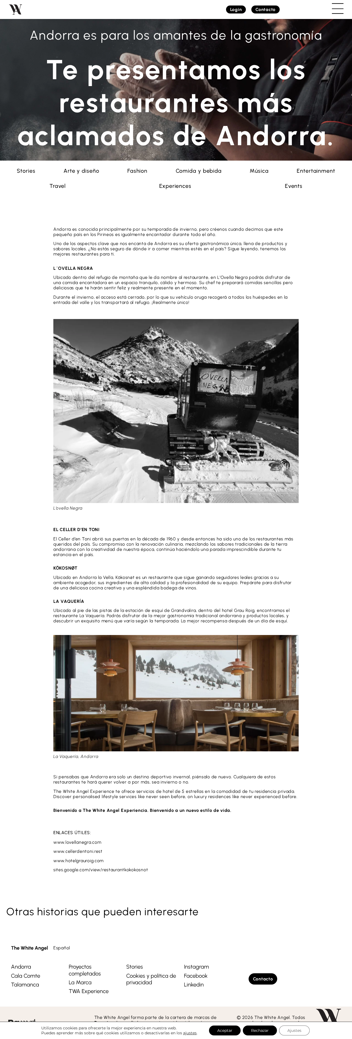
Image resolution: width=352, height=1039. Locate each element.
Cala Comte (25, 975)
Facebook (196, 975)
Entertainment (316, 170)
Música (259, 170)
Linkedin (194, 984)
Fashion (137, 170)
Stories (26, 170)
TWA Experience (89, 991)
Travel (58, 186)
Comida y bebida (199, 170)
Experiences (175, 186)
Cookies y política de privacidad (151, 979)
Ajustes (294, 1030)
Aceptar (224, 1030)
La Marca (80, 982)
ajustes (190, 1032)
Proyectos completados (85, 970)
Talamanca (25, 984)
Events (293, 186)
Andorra (21, 966)
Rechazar (260, 1030)
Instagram (196, 966)
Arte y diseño (81, 170)
